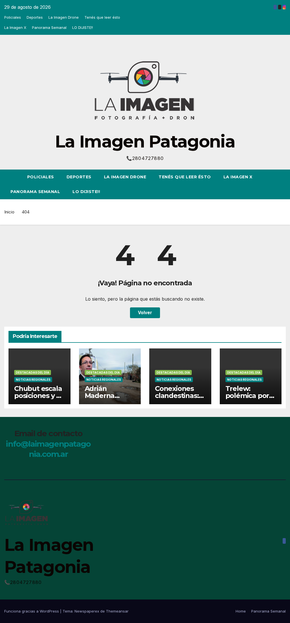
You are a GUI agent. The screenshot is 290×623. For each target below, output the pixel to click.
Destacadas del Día (32, 372)
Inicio (9, 212)
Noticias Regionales (33, 379)
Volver (145, 312)
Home (241, 611)
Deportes (35, 17)
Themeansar (117, 611)
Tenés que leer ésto (102, 17)
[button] (271, 184)
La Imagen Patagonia (145, 141)
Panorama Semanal (49, 27)
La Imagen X (15, 27)
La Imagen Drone (63, 17)
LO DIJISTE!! (82, 27)
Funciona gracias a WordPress (32, 611)
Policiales (12, 17)
